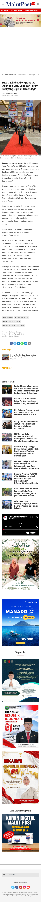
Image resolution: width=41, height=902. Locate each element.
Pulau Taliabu (10, 75)
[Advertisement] (20, 51)
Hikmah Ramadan (31, 10)
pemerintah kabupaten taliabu (14, 325)
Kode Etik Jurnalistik (20, 883)
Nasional (5, 10)
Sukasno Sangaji (15, 332)
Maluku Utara (16, 10)
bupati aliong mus (22, 317)
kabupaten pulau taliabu (12, 321)
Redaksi (9, 880)
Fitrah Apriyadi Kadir (16, 334)
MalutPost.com (11, 93)
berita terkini (8, 317)
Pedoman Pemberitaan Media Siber (23, 880)
